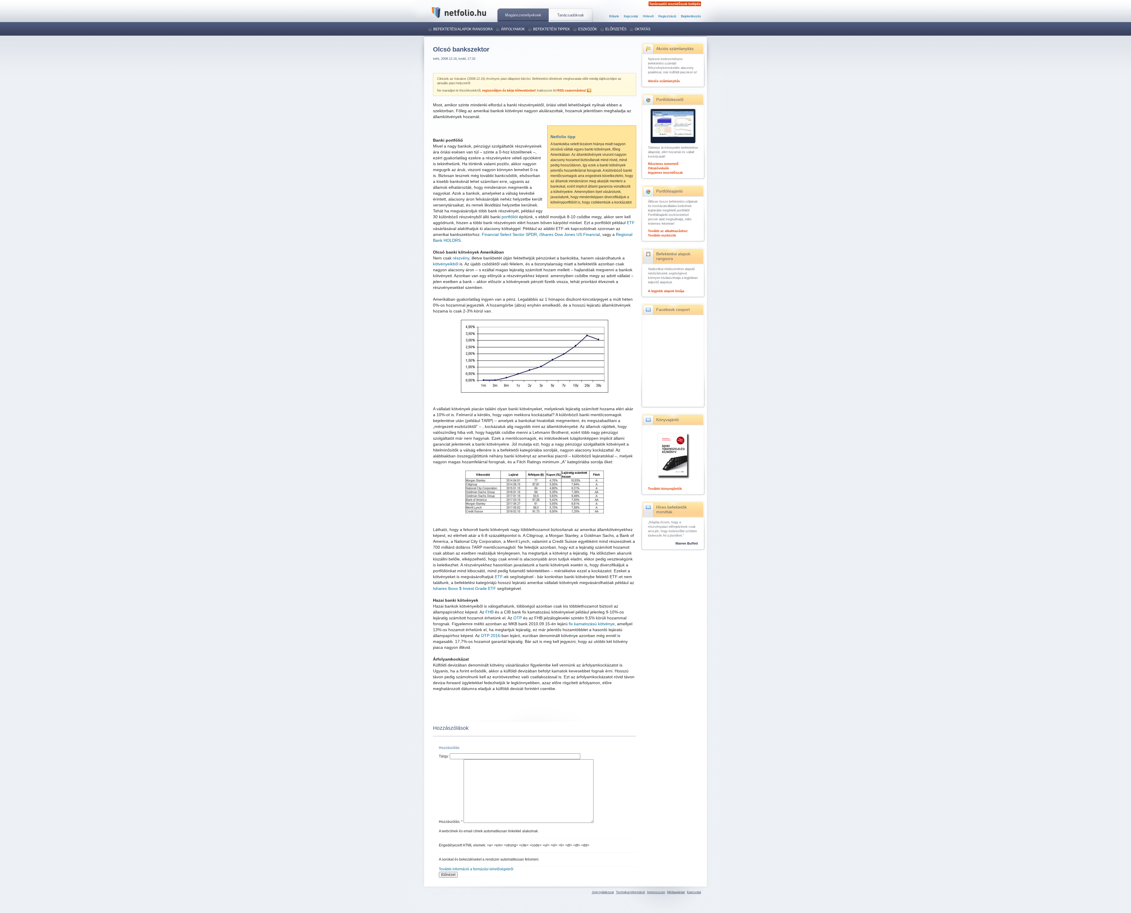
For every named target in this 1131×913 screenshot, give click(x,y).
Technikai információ (630, 892)
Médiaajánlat (676, 892)
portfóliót (510, 216)
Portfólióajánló (669, 191)
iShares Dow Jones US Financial (569, 234)
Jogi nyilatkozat (603, 892)
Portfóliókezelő (670, 99)
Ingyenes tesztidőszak (665, 172)
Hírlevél (648, 16)
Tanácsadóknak (570, 15)
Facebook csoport (673, 309)
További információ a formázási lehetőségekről (476, 869)
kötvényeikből (445, 264)
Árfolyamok (513, 29)
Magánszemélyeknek (523, 15)
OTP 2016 (490, 635)
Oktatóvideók (658, 168)
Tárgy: (444, 756)
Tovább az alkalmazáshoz (668, 231)
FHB (489, 612)
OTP (517, 618)
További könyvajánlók (665, 488)
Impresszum (656, 892)
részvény (461, 258)
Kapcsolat (631, 16)
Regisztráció (667, 16)
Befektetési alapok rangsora (463, 29)
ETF (631, 222)
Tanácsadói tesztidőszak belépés (674, 4)
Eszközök (587, 29)
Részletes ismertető (663, 164)
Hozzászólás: (451, 822)
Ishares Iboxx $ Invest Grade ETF (464, 588)
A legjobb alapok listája (666, 291)
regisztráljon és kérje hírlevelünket (508, 90)
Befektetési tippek (551, 29)
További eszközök (662, 235)
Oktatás (642, 29)
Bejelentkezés (691, 16)
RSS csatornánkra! (571, 90)
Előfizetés (615, 29)
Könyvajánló (667, 419)
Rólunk (614, 16)
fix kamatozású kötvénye (592, 623)
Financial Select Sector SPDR (509, 234)
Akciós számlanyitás (675, 48)
